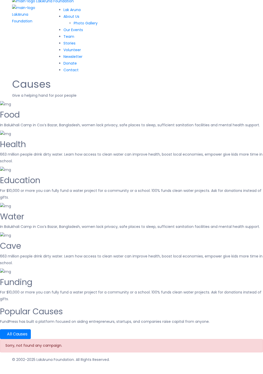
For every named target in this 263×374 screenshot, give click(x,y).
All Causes (16, 334)
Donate (70, 63)
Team (68, 36)
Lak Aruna (72, 9)
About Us (71, 16)
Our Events (73, 29)
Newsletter (72, 56)
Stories (69, 43)
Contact (71, 70)
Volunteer (72, 49)
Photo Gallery (86, 23)
